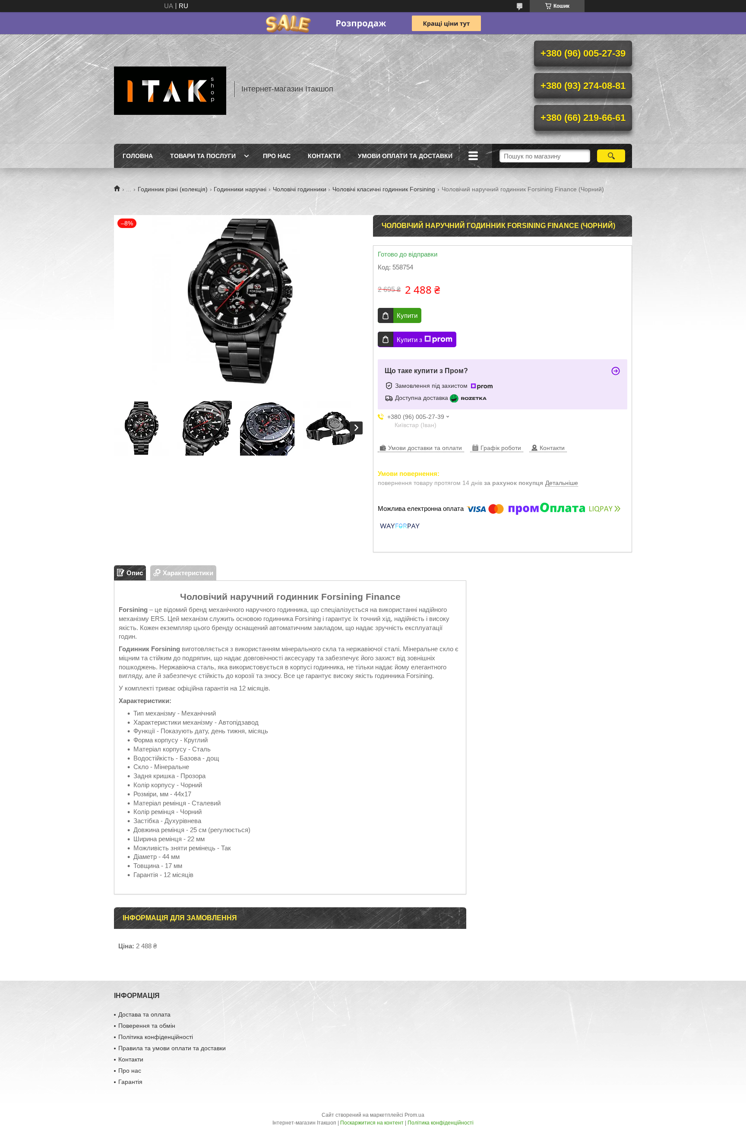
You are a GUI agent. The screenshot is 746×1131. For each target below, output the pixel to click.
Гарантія (130, 1081)
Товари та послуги (203, 155)
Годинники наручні (240, 189)
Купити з (409, 339)
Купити (407, 315)
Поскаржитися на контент (372, 1123)
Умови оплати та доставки (405, 155)
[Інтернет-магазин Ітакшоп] (170, 89)
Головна (138, 155)
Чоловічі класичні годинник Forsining (383, 189)
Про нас (277, 155)
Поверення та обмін (146, 1025)
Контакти (324, 155)
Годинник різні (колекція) (173, 189)
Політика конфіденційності (155, 1036)
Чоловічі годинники (299, 189)
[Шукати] (611, 155)
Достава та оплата (144, 1014)
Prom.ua (414, 1115)
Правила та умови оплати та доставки (172, 1048)
